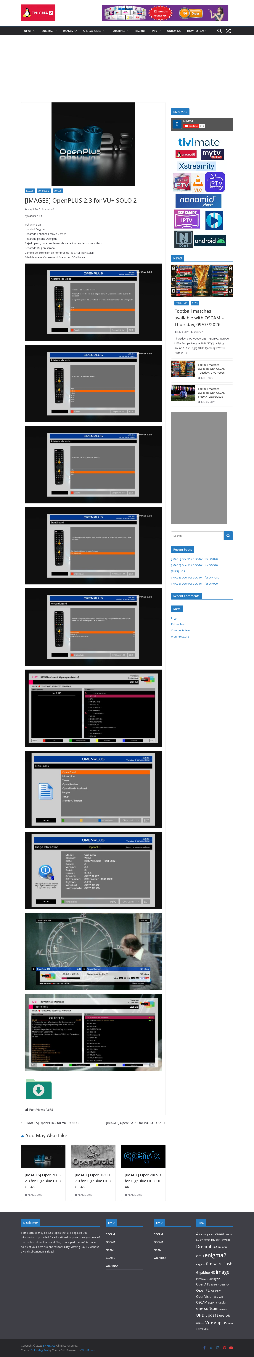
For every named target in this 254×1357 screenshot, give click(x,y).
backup (204, 1234)
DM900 (215, 1240)
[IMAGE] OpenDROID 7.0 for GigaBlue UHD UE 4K (93, 1180)
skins (199, 1309)
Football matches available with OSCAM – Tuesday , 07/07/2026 (213, 368)
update (211, 1315)
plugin (211, 1302)
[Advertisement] (127, 74)
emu (200, 1255)
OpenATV (203, 1284)
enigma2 (215, 1255)
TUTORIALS (118, 31)
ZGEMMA (203, 1329)
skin (224, 1302)
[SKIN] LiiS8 (178, 571)
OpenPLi (203, 1290)
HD (212, 1272)
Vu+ (209, 1323)
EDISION (222, 1247)
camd (219, 1234)
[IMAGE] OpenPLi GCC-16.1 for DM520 (194, 565)
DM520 (228, 1234)
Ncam (204, 1279)
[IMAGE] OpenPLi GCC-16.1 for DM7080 (195, 577)
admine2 (49, 209)
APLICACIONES (92, 31)
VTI (203, 1323)
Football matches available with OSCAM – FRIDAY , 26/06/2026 (213, 392)
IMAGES (68, 31)
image (222, 1271)
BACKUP (140, 31)
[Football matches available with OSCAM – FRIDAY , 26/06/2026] (183, 395)
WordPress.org (180, 636)
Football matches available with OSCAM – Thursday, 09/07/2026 (199, 317)
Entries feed (178, 624)
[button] (33, 31)
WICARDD (112, 1265)
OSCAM (110, 1242)
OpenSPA (216, 1290)
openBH (215, 1284)
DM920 (225, 1240)
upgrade (225, 1315)
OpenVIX (218, 1297)
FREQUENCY (181, 303)
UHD (200, 1315)
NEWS (27, 31)
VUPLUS (57, 191)
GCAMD (110, 1258)
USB (198, 1323)
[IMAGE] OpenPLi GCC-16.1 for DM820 (194, 559)
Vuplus (220, 1323)
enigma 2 (200, 1264)
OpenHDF (225, 1284)
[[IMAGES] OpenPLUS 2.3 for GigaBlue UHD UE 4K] (43, 1147)
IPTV (154, 31)
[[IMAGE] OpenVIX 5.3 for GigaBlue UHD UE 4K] (143, 1147)
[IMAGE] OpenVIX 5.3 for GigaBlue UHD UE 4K (143, 1180)
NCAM (110, 1250)
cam (211, 1234)
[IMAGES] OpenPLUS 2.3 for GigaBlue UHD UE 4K (43, 1180)
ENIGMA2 (47, 31)
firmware (214, 1263)
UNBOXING (174, 31)
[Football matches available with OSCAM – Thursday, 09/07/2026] (202, 281)
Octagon (214, 1279)
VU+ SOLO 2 (43, 191)
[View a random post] (228, 30)
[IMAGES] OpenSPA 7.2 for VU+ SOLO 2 (133, 1123)
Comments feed (181, 630)
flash (227, 1263)
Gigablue (203, 1272)
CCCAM (110, 1234)
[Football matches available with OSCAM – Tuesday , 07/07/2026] (183, 371)
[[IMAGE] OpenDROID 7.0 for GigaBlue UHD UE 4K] (93, 1147)
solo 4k (223, 1309)
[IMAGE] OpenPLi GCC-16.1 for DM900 (194, 583)
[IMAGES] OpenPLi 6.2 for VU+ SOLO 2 (52, 1123)
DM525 (199, 1240)
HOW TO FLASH (197, 31)
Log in (175, 618)
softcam (211, 1308)
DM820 (207, 1240)
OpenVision (204, 1296)
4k (198, 1233)
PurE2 (218, 1302)
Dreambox (206, 1246)
